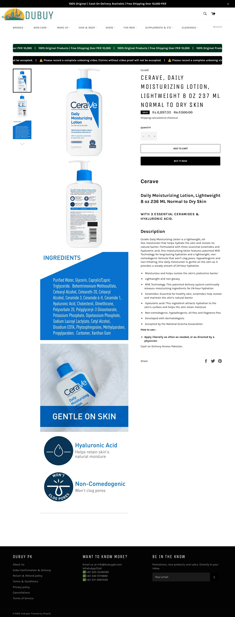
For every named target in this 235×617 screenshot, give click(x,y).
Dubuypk (25, 613)
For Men (129, 27)
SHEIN (110, 27)
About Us (18, 564)
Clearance (189, 27)
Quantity (146, 127)
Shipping (146, 117)
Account (217, 26)
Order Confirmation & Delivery (32, 570)
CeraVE (145, 70)
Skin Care (40, 27)
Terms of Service (23, 598)
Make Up (63, 27)
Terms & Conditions (25, 581)
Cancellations (21, 592)
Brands (18, 27)
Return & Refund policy (27, 575)
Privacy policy (21, 587)
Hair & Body (87, 27)
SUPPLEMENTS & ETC (158, 27)
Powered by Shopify (41, 613)
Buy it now (180, 161)
